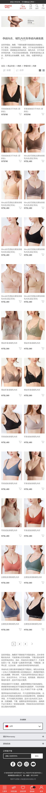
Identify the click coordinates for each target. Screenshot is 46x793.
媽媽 (19, 66)
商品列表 (11, 66)
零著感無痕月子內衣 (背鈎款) (10, 110)
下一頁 (31, 644)
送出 (37, 756)
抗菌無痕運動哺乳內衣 (10, 577)
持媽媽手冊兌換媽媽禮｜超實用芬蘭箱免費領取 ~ (23, 2)
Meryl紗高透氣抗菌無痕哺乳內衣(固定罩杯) (34, 157)
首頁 (3, 66)
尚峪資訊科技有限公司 (28, 779)
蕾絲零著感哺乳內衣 (9, 343)
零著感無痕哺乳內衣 (9, 437)
